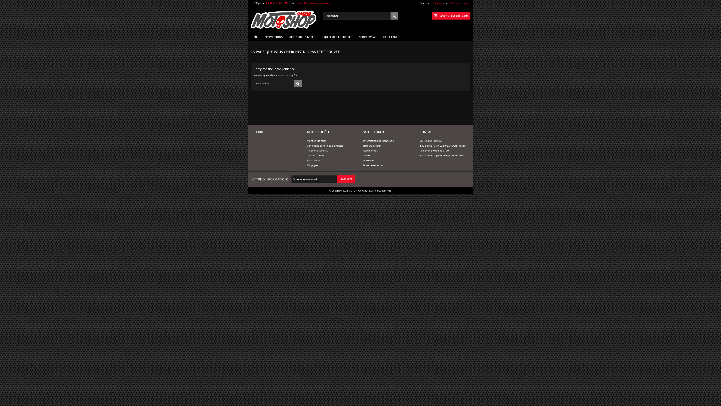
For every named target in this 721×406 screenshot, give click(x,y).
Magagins (312, 165)
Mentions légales (317, 140)
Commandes (370, 150)
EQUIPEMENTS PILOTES (337, 37)
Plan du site (313, 160)
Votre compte (374, 132)
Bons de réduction (373, 165)
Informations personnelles (378, 140)
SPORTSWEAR (367, 37)
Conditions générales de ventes (325, 145)
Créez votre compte (459, 3)
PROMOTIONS (274, 37)
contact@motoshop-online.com (313, 3)
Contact (427, 132)
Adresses (368, 160)
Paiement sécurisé (317, 150)
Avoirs (366, 155)
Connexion (438, 3)
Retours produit (372, 145)
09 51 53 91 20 (274, 3)
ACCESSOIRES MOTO (302, 37)
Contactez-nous (316, 155)
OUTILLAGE (390, 37)
